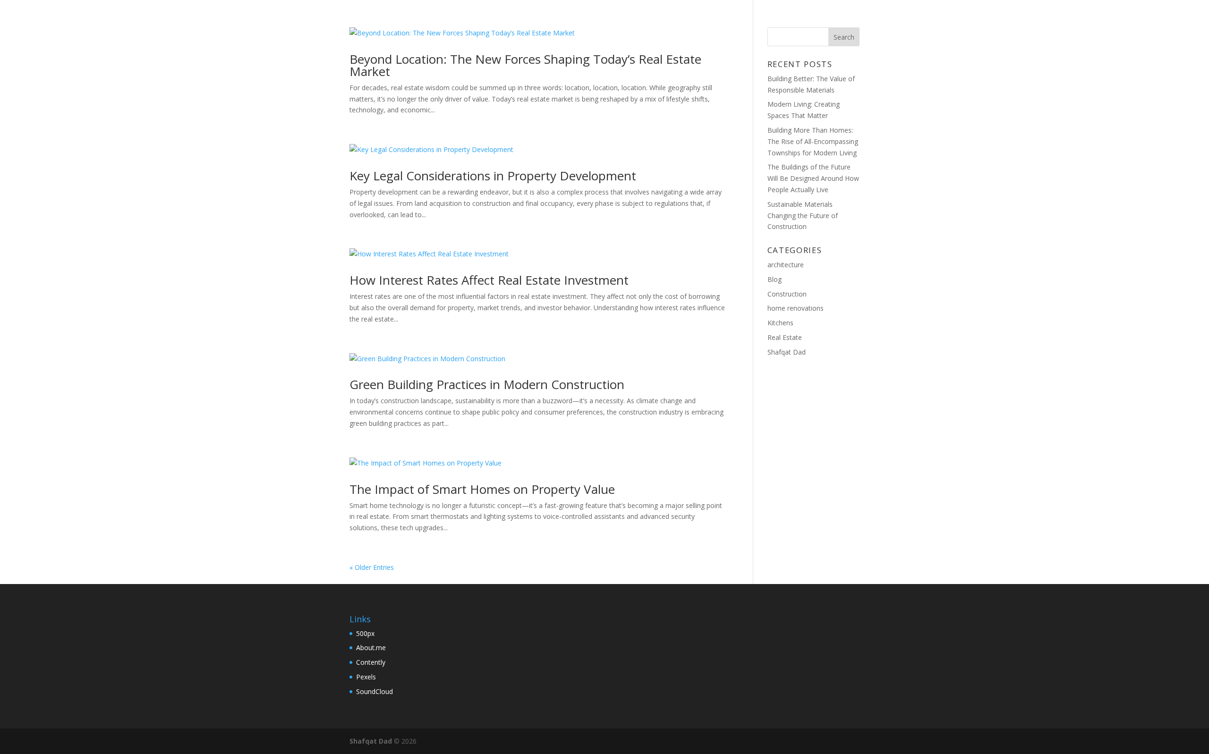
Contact (820, 19)
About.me (371, 647)
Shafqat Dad (786, 351)
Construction (787, 293)
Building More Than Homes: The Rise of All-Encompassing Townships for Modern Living (812, 141)
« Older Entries (371, 567)
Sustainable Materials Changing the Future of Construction (802, 215)
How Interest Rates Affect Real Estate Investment (489, 279)
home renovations (795, 308)
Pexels (366, 676)
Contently (370, 662)
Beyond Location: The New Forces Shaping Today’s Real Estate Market (525, 65)
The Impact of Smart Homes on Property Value (482, 489)
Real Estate (784, 337)
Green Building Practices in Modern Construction (486, 384)
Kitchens (780, 322)
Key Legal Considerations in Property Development (492, 175)
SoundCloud (374, 691)
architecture (785, 264)
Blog (775, 19)
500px (365, 633)
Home (738, 19)
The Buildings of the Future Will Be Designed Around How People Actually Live (813, 178)
